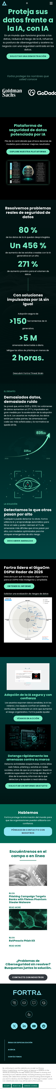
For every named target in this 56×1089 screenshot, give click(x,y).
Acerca (11, 1049)
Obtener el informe (19, 586)
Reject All (17, 1086)
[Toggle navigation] (51, 3)
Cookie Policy (12, 1070)
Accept (7, 1086)
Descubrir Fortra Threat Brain (28, 373)
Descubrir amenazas (20, 540)
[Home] (4, 3)
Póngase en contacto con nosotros (28, 831)
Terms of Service (30, 1070)
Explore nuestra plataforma (28, 151)
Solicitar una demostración (28, 56)
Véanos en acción (28, 718)
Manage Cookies (30, 1086)
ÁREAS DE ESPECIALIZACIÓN (20, 1042)
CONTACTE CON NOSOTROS (28, 977)
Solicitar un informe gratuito (28, 785)
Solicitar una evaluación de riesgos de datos (26, 593)
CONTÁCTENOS (15, 1056)
